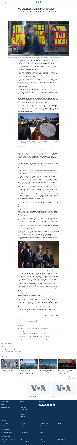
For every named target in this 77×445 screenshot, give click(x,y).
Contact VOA (42, 439)
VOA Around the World (25, 441)
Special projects (5, 425)
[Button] (57, 20)
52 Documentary (43, 425)
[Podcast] (54, 405)
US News (3, 404)
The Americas (23, 407)
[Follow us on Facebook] (39, 405)
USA (19, 6)
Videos (59, 423)
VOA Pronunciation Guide (63, 441)
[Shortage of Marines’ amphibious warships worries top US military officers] (29, 364)
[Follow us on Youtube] (45, 405)
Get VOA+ (22, 439)
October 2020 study (30, 186)
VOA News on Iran (24, 425)
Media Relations (42, 441)
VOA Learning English (25, 432)
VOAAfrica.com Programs (7, 432)
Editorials (41, 432)
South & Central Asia (24, 416)
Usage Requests (61, 439)
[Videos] (69, 2)
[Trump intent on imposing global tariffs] (10, 364)
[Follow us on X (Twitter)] (42, 405)
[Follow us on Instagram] (48, 405)
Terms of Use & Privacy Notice (8, 439)
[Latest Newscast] (73, 2)
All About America (5, 407)
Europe (21, 411)
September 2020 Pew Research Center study (29, 105)
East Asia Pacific (23, 409)
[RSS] (51, 405)
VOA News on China (43, 423)
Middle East (22, 414)
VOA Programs (4, 423)
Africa (21, 404)
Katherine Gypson (23, 14)
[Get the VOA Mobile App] (38, 388)
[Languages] (66, 2)
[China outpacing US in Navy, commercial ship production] (48, 364)
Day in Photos (23, 423)
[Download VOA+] (64, 388)
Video (3, 357)
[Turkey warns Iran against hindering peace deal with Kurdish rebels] (67, 364)
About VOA (3, 441)
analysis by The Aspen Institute (37, 164)
